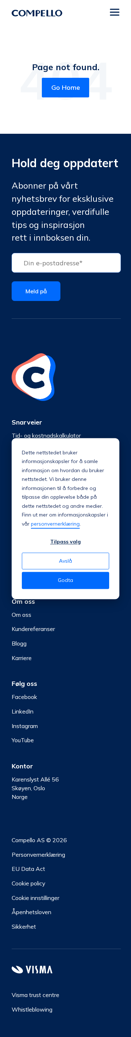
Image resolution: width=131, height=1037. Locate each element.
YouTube (23, 740)
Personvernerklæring (38, 854)
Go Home (65, 87)
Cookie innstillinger (35, 897)
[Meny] (114, 13)
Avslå (65, 561)
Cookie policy (28, 883)
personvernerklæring (55, 523)
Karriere (22, 658)
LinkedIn (22, 711)
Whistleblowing (32, 1009)
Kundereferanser (33, 628)
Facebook (24, 696)
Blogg (19, 643)
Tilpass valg (65, 541)
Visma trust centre (35, 994)
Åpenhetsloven (31, 912)
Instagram (25, 725)
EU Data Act (28, 868)
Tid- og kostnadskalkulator (46, 435)
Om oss (21, 614)
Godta (65, 580)
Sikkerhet (24, 926)
